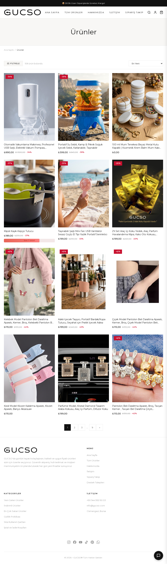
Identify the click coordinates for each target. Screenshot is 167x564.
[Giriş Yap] (155, 12)
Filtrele (15, 63)
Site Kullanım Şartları (14, 522)
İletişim (114, 12)
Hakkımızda (96, 12)
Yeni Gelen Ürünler (14, 500)
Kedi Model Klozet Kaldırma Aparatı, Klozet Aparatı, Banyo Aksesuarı (28, 407)
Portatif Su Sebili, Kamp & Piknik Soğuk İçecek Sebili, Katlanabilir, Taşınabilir (80, 146)
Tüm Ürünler (74, 12)
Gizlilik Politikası (12, 516)
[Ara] (149, 12)
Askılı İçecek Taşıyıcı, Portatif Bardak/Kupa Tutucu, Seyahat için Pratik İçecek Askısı (81, 321)
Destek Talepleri (95, 482)
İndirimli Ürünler (12, 505)
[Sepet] (161, 12)
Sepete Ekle (29, 137)
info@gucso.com (96, 505)
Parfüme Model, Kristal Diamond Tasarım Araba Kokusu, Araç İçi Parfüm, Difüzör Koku (83, 407)
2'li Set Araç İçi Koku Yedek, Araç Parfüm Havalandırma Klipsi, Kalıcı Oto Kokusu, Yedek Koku (135, 234)
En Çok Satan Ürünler (15, 511)
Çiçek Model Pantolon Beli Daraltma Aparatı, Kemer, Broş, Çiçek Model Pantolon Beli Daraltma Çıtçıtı (137, 322)
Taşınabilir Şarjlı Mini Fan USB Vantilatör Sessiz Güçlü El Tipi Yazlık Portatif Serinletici (82, 233)
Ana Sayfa (52, 12)
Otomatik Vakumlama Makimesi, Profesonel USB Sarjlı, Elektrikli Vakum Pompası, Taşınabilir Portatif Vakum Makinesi (29, 147)
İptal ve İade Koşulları (15, 527)
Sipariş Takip (134, 12)
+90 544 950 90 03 (96, 500)
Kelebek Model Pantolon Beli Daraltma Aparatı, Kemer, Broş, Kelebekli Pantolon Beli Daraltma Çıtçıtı (29, 322)
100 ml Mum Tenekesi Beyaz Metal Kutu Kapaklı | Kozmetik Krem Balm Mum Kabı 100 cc (135, 147)
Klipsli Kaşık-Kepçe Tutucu (18, 231)
